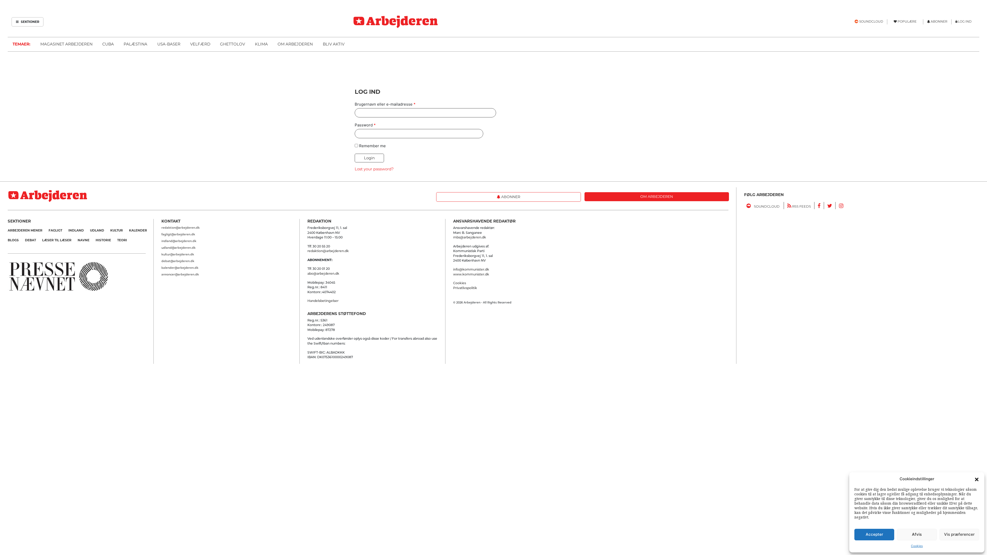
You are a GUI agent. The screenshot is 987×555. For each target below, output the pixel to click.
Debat (30, 240)
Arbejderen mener (25, 230)
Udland (97, 230)
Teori (122, 240)
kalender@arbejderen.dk (179, 268)
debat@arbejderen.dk (177, 261)
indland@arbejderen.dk (178, 241)
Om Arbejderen (295, 44)
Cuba (108, 44)
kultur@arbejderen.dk (177, 254)
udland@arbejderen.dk (178, 247)
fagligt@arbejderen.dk (178, 234)
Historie (103, 240)
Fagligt (55, 230)
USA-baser (168, 44)
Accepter (874, 534)
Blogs (13, 240)
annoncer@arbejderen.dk (180, 274)
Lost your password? (374, 168)
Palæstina (135, 44)
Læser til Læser (56, 240)
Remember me (372, 145)
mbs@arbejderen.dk (469, 237)
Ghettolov (232, 44)
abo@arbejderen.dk (323, 273)
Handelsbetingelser (323, 301)
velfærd (200, 44)
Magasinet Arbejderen (66, 44)
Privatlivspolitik (465, 288)
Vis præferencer (959, 534)
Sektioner (29, 22)
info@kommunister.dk (471, 269)
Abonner (510, 197)
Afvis (917, 534)
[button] (976, 479)
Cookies (917, 546)
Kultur (116, 230)
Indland (76, 230)
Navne (83, 240)
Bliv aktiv (333, 44)
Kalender (138, 230)
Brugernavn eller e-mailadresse (385, 104)
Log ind (965, 21)
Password (365, 125)
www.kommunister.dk (471, 274)
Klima (261, 44)
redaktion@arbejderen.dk (180, 227)
